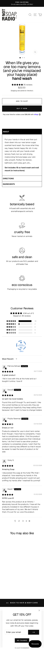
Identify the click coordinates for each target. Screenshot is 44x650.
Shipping (14, 91)
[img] (7, 371)
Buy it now (22, 108)
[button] (17, 85)
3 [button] (22, 521)
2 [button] (19, 521)
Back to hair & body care (24, 603)
